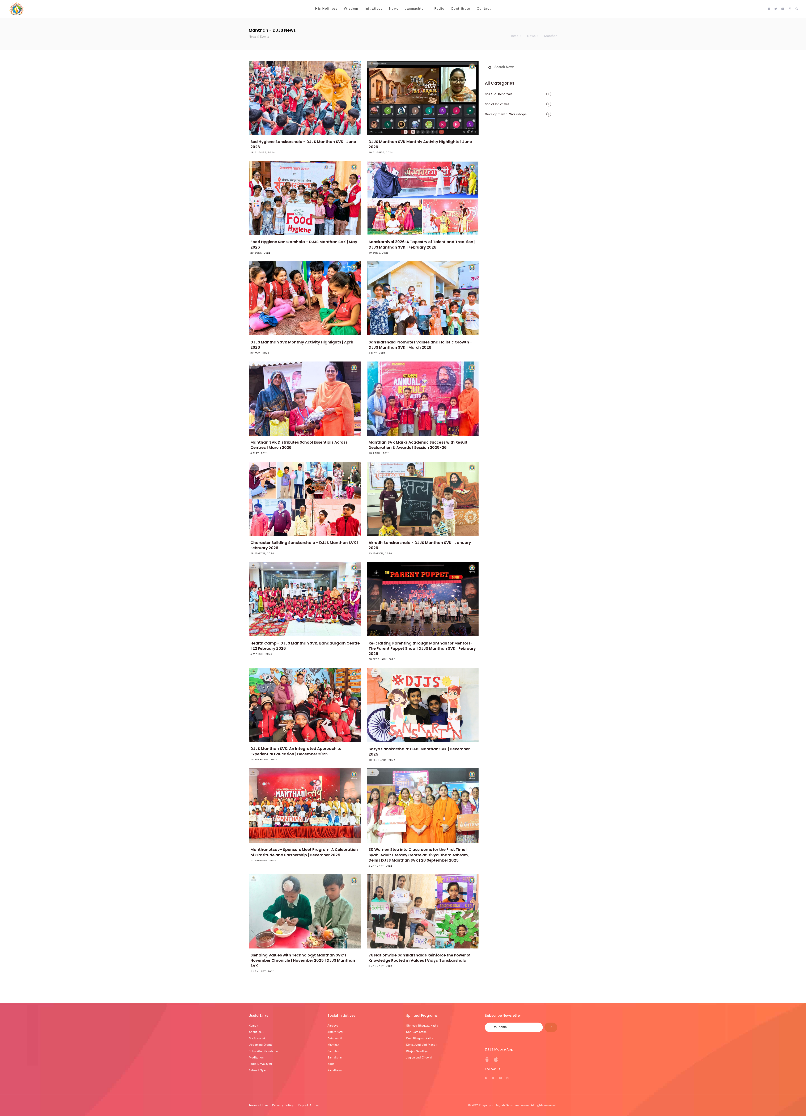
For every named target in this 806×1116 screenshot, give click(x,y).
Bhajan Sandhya (417, 1051)
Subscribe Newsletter (263, 1051)
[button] (797, 9)
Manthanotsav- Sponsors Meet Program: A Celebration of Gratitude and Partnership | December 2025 (304, 852)
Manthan (333, 1044)
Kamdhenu (334, 1070)
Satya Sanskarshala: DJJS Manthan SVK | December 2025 (419, 751)
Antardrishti (335, 1032)
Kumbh (253, 1025)
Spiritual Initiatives (499, 94)
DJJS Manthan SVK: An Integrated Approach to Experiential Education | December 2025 (296, 751)
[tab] (521, 94)
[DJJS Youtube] (782, 9)
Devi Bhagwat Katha (419, 1038)
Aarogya (332, 1025)
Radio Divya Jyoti (260, 1063)
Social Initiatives (497, 104)
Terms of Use (258, 1105)
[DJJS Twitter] (776, 9)
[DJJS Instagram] (790, 9)
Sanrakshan (335, 1057)
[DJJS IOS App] (496, 1061)
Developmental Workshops (506, 114)
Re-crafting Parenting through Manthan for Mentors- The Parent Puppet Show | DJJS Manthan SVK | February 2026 (422, 648)
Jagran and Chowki (419, 1057)
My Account (257, 1038)
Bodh (331, 1063)
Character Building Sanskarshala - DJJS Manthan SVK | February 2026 (304, 545)
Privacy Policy (283, 1105)
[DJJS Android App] (487, 1061)
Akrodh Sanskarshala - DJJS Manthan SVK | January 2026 (420, 545)
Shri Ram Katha (416, 1032)
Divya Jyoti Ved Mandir (421, 1044)
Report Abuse (308, 1105)
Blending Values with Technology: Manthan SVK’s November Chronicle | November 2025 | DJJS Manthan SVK (302, 960)
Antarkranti (334, 1038)
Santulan (333, 1051)
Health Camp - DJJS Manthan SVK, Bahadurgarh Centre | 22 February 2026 (305, 646)
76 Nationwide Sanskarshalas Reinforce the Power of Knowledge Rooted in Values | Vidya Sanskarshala (420, 957)
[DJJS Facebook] (769, 9)
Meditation (256, 1057)
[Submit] (550, 1027)
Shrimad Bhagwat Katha (422, 1025)
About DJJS (256, 1032)
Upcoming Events (260, 1044)
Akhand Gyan (258, 1070)
